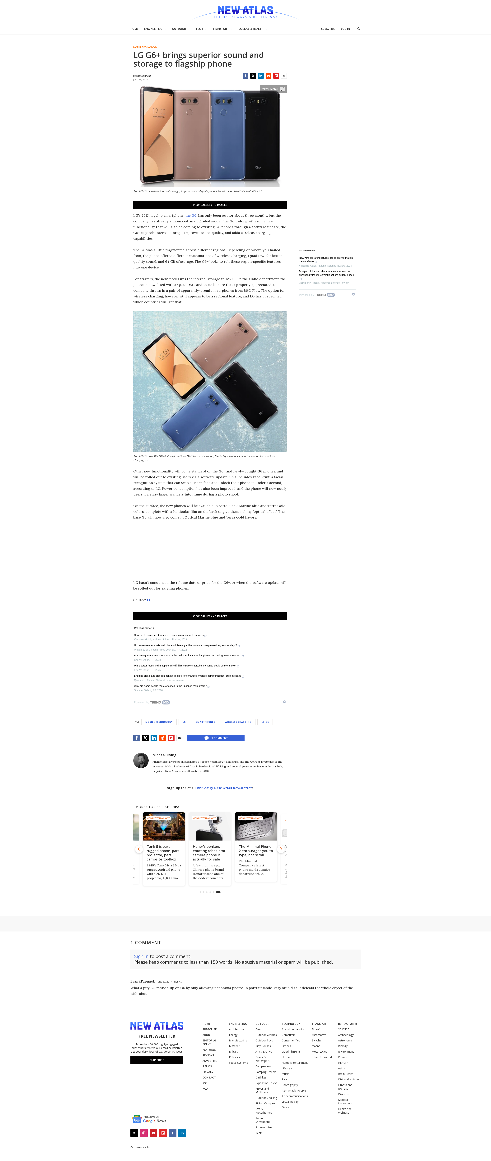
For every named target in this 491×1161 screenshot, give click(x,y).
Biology (343, 1046)
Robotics (234, 1057)
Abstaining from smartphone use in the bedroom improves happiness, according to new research (187, 655)
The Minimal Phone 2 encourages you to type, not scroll (210, 850)
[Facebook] (245, 76)
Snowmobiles (263, 1127)
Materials (235, 1046)
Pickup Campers (265, 1103)
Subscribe (157, 1060)
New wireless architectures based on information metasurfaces (169, 635)
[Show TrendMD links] (284, 701)
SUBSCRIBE (328, 29)
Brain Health (345, 1074)
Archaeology (346, 1035)
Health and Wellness (345, 1110)
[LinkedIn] (261, 76)
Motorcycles (319, 1051)
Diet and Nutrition (349, 1079)
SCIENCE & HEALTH (251, 29)
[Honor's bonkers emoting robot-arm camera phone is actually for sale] (164, 826)
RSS (205, 1083)
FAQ (205, 1088)
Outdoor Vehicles (266, 1035)
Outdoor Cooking (266, 1098)
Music (285, 1074)
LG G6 (265, 721)
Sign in (141, 956)
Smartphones (205, 721)
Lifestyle (287, 1068)
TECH (199, 29)
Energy (233, 1035)
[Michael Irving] (141, 760)
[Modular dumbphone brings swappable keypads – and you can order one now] (256, 826)
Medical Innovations (345, 1101)
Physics (342, 1057)
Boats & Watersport (262, 1059)
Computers (289, 1035)
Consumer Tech (292, 1040)
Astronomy (345, 1040)
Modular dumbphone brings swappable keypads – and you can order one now (255, 855)
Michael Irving (164, 755)
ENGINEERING (153, 29)
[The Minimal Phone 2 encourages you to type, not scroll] (210, 826)
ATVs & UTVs (263, 1051)
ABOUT (207, 1035)
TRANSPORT (221, 29)
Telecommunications (295, 1096)
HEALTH (343, 1062)
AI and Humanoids (293, 1029)
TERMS (207, 1066)
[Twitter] (253, 76)
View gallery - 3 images (210, 205)
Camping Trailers (265, 1072)
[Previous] (139, 849)
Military (233, 1051)
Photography (290, 1085)
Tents (259, 1133)
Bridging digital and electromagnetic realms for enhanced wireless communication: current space (187, 675)
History (286, 1057)
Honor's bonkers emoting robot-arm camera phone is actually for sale (163, 852)
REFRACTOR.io (347, 1024)
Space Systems (238, 1062)
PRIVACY (208, 1072)
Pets (284, 1079)
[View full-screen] (282, 89)
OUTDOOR (179, 29)
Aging (341, 1068)
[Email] (284, 76)
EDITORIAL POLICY (209, 1042)
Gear (258, 1029)
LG (149, 600)
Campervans (263, 1066)
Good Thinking (291, 1051)
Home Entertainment (295, 1062)
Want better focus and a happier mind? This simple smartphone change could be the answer (185, 665)
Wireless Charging (238, 721)
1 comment (219, 738)
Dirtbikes (260, 1077)
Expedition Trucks (266, 1083)
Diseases (343, 1094)
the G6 (190, 215)
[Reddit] (268, 76)
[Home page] (245, 11)
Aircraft (316, 1029)
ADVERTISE (210, 1061)
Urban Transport (322, 1057)
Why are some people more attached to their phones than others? (170, 686)
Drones (286, 1046)
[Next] (281, 849)
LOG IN (345, 29)
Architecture (236, 1029)
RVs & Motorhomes (263, 1110)
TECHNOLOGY (291, 1024)
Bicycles (317, 1040)
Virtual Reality (290, 1101)
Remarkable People (294, 1090)
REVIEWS (208, 1055)
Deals (285, 1107)
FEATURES (209, 1049)
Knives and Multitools (262, 1090)
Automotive (319, 1035)
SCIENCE (343, 1029)
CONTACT (209, 1077)
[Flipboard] (276, 76)
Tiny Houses (263, 1046)
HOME (134, 29)
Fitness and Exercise (345, 1086)
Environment (346, 1051)
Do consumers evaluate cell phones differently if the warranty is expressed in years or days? (185, 645)
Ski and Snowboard (262, 1120)
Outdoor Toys (264, 1040)
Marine (316, 1046)
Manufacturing (238, 1040)
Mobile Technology (145, 47)
